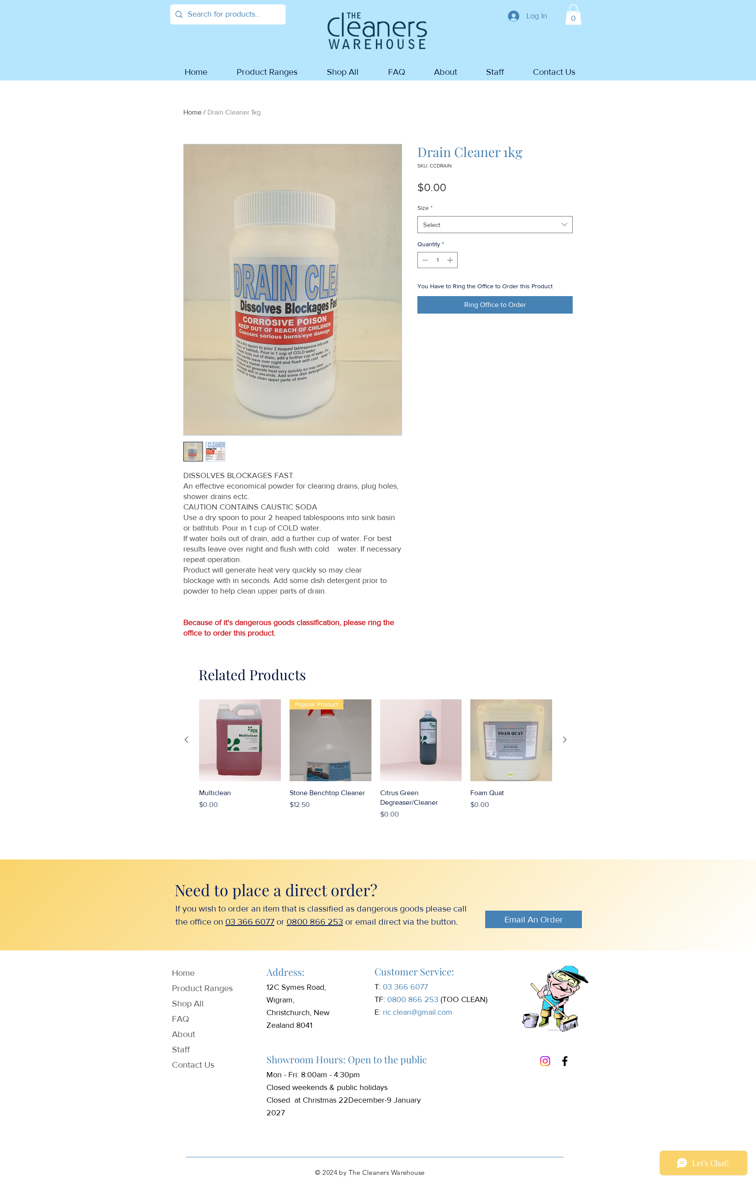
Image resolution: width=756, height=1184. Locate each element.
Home (192, 112)
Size (425, 207)
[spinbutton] (437, 260)
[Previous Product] (186, 739)
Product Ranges (202, 988)
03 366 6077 (249, 921)
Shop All (188, 1003)
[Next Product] (565, 739)
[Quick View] (240, 740)
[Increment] (450, 260)
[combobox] (495, 224)
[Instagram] (545, 1061)
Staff (181, 1049)
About (183, 1034)
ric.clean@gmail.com (417, 1012)
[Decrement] (424, 260)
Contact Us (193, 1064)
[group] (375, 764)
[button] (573, 14)
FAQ (180, 1018)
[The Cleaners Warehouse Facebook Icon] (564, 1061)
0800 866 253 (315, 921)
